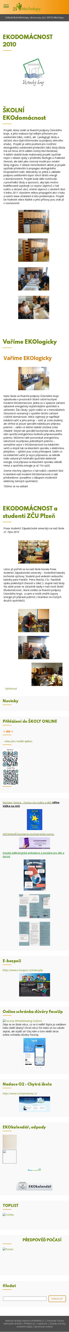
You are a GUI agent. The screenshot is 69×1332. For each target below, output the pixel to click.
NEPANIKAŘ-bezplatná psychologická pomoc (28, 834)
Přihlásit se (29, 1323)
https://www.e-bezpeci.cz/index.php (23, 970)
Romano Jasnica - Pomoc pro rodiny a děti (27, 802)
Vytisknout (11, 688)
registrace (42, 1323)
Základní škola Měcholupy (27, 7)
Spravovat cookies (43, 1326)
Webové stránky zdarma (17, 1320)
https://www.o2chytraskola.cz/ (20, 1093)
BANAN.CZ (39, 1320)
